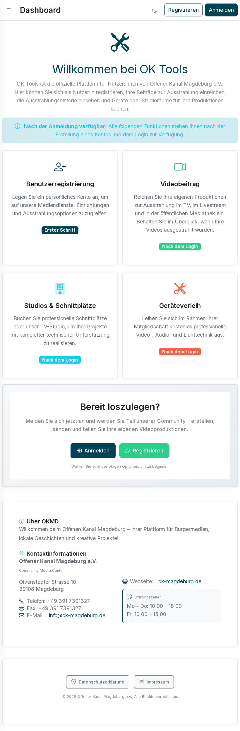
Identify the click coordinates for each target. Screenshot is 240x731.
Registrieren (183, 10)
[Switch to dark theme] (155, 10)
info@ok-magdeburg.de (77, 615)
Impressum (158, 681)
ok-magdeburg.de (179, 581)
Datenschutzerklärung (101, 681)
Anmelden (221, 10)
